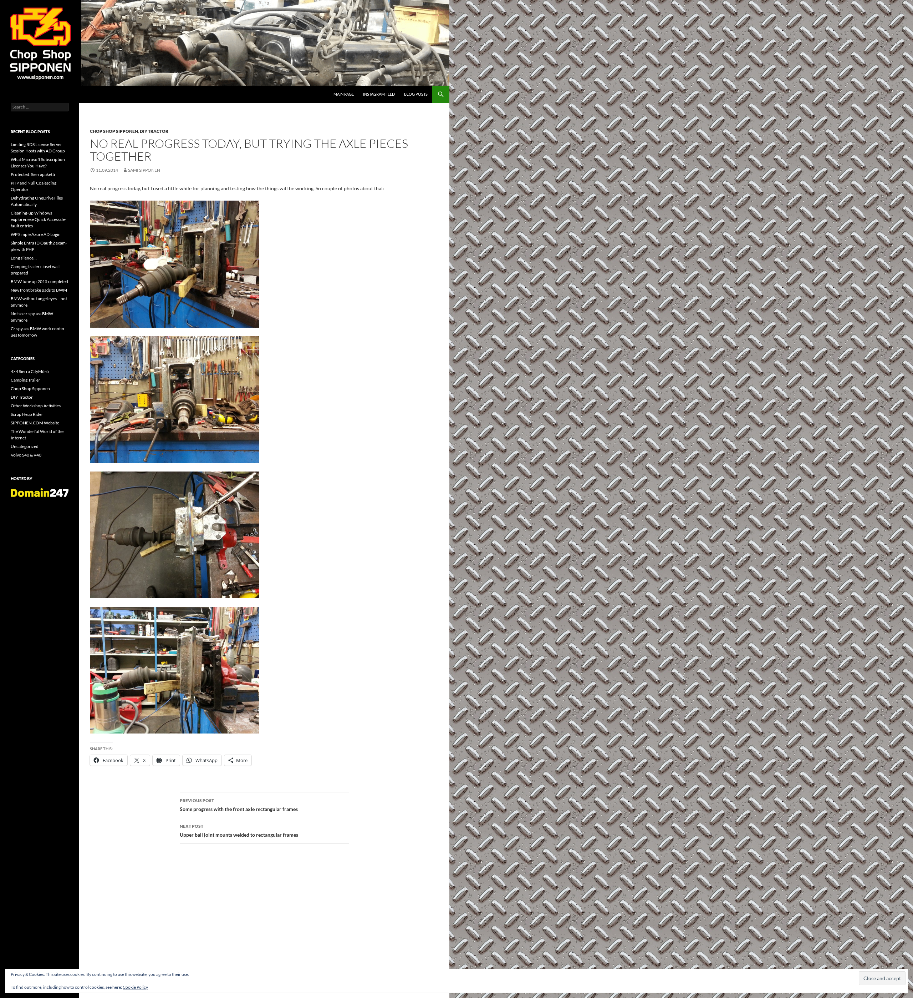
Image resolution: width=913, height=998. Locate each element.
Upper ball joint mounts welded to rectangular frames (239, 830)
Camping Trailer (25, 380)
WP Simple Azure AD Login (36, 234)
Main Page (343, 94)
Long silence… (24, 258)
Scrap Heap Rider (27, 414)
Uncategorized (25, 446)
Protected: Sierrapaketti (33, 174)
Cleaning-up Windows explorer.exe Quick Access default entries (38, 219)
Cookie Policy (135, 987)
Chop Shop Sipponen (114, 131)
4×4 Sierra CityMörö (30, 371)
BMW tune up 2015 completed (39, 281)
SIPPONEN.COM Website (35, 422)
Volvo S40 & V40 (26, 455)
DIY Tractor (154, 131)
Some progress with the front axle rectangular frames (239, 805)
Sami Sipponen (144, 170)
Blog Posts (416, 94)
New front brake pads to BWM (39, 290)
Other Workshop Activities (36, 405)
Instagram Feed (379, 94)
